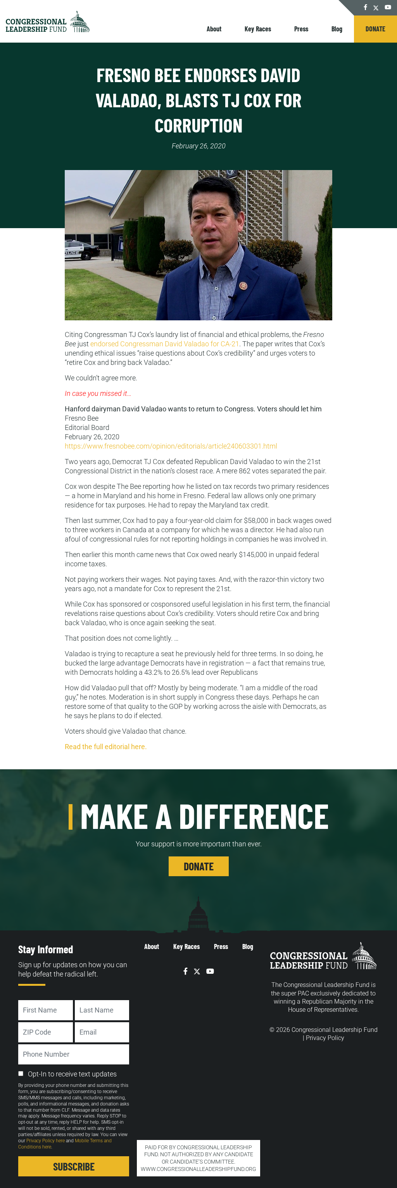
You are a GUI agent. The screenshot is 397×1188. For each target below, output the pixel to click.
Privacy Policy (325, 1038)
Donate (375, 28)
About (214, 28)
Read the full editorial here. (106, 747)
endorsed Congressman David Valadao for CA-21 (164, 344)
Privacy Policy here (45, 1140)
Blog (336, 28)
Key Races (258, 28)
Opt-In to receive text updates (72, 1074)
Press (301, 28)
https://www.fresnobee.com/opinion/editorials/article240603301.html (171, 446)
